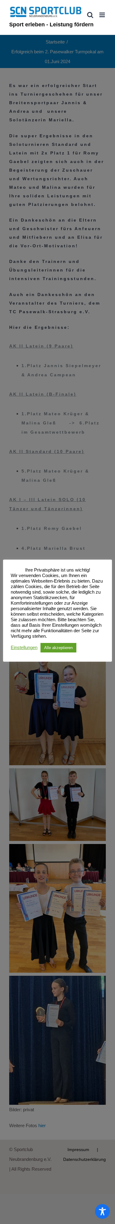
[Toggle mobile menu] (102, 15)
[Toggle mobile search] (90, 15)
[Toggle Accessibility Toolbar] (102, 1211)
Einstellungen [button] (24, 647)
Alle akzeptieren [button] (58, 647)
